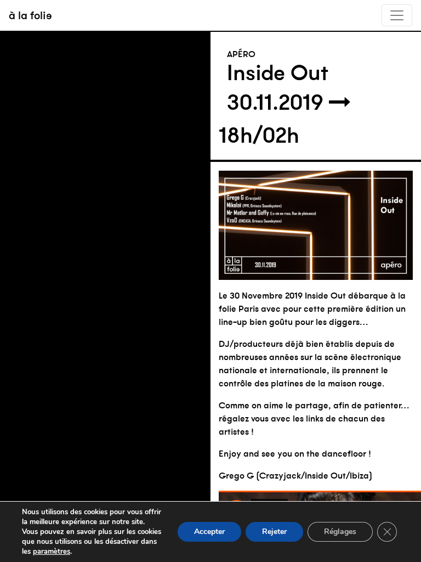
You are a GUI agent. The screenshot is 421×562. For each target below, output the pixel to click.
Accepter (209, 531)
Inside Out (277, 72)
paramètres (51, 552)
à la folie (30, 15)
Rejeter (274, 531)
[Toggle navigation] (397, 15)
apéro (241, 53)
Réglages (340, 531)
